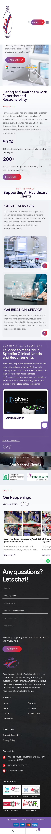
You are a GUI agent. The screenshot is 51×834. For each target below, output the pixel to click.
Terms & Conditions (12, 735)
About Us (32, 703)
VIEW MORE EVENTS (10, 504)
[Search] (29, 22)
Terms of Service (40, 637)
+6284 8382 (11, 765)
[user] (12, 831)
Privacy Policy (12, 640)
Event (5, 708)
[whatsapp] (48, 561)
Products (32, 708)
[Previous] (5, 447)
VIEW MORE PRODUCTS (11, 440)
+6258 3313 (24, 765)
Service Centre (34, 713)
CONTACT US (36, 22)
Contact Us (8, 718)
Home (5, 703)
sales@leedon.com (14, 770)
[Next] (9, 447)
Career (6, 713)
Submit (11, 649)
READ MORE (10, 177)
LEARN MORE (14, 60)
